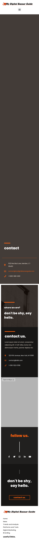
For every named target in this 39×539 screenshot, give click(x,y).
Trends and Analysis (11, 524)
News (5, 522)
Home (5, 519)
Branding (6, 533)
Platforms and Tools (10, 527)
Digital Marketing (9, 530)
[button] (19, 9)
